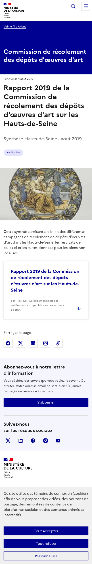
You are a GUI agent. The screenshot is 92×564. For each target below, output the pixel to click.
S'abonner (46, 402)
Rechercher (73, 6)
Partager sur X (20, 343)
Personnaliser (46, 556)
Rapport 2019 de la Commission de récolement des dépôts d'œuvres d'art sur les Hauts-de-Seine (45, 280)
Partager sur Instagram (45, 343)
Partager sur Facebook (8, 343)
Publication (13, 152)
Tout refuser (46, 543)
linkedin (20, 440)
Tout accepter (46, 531)
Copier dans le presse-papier (58, 343)
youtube (58, 440)
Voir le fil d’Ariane (15, 27)
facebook (33, 440)
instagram (45, 440)
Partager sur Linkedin (33, 343)
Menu (85, 6)
